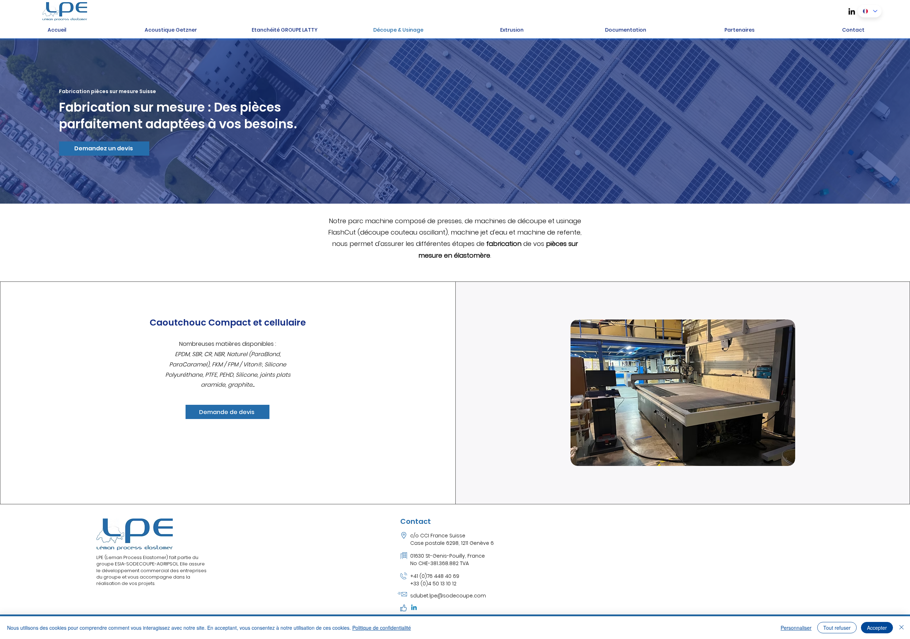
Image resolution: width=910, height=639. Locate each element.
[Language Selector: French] (870, 11)
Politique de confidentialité (381, 627)
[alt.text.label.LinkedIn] (851, 11)
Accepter (877, 627)
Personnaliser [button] (796, 627)
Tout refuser (837, 627)
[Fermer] (901, 627)
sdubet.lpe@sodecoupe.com (448, 595)
